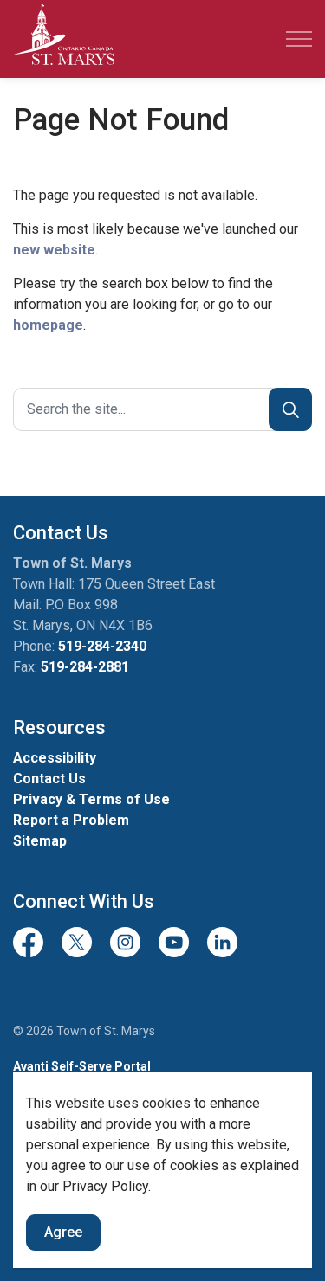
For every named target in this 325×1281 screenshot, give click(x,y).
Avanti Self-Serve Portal (82, 1066)
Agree (63, 1232)
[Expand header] (299, 39)
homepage (48, 325)
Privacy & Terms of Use (91, 799)
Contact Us (49, 778)
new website (54, 249)
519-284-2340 (102, 646)
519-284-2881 (85, 667)
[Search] (290, 409)
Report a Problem (71, 820)
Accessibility (54, 758)
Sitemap (40, 841)
